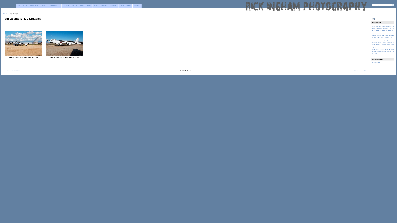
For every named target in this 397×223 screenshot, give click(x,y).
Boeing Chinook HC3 (378, 35)
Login (392, 1)
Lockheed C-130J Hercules (379, 42)
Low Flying (66, 6)
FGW (392, 40)
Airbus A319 (379, 28)
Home (18, 6)
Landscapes (113, 6)
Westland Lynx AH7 (381, 51)
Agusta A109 (378, 26)
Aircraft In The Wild (55, 6)
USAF (374, 51)
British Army (388, 37)
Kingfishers (104, 6)
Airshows (74, 6)
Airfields (82, 6)
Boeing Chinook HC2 (388, 33)
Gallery (5, 13)
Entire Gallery (376, 62)
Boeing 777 (387, 30)
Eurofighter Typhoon (386, 40)
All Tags (25, 6)
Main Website (34, 6)
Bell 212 (392, 28)
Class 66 (378, 40)
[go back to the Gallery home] (306, 6)
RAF (387, 47)
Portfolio (128, 6)
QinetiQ (382, 47)
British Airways (380, 37)
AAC (373, 26)
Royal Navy (384, 49)
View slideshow (373, 18)
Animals (96, 6)
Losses (122, 6)
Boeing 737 (375, 30)
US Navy (391, 49)
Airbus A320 (386, 28)
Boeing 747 (381, 30)
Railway (89, 6)
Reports (43, 6)
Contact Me (137, 6)
